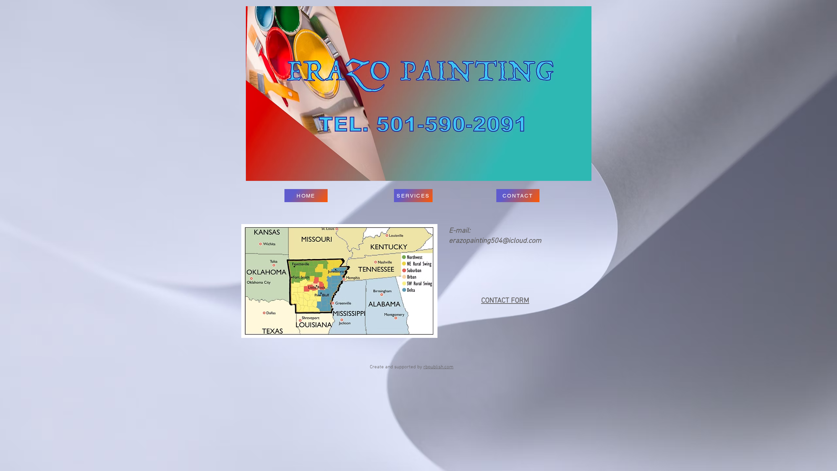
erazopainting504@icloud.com (495, 240)
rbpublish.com (438, 367)
